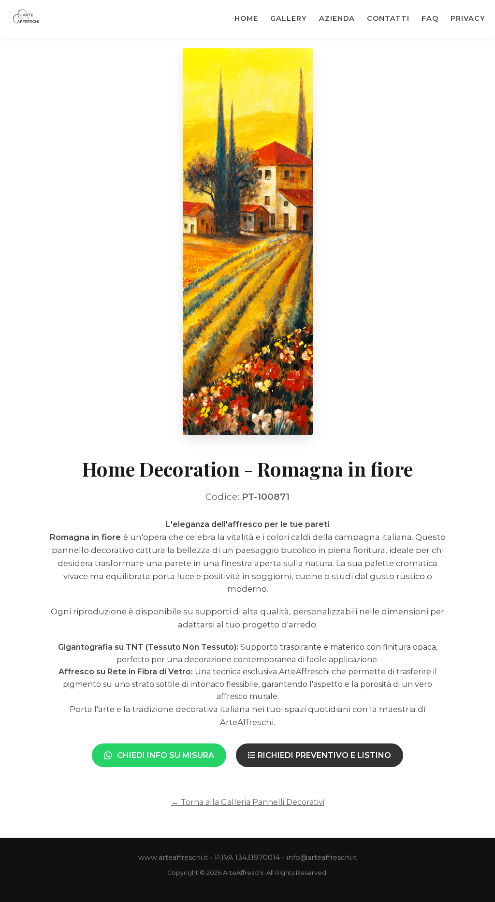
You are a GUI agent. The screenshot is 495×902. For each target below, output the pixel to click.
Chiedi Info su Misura (165, 755)
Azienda (337, 18)
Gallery (288, 18)
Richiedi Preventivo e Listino (323, 755)
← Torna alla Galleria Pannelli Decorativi (247, 802)
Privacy (468, 18)
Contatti (388, 18)
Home (246, 18)
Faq (430, 18)
